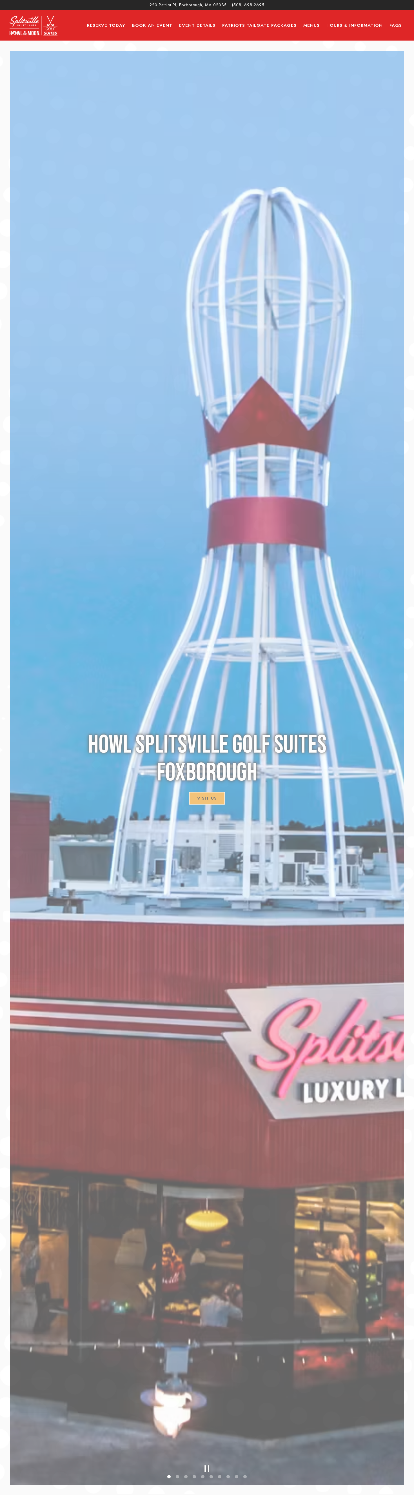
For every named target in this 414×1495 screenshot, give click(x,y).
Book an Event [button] (152, 25)
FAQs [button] (395, 25)
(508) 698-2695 (248, 5)
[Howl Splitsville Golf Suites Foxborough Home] (33, 25)
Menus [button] (311, 25)
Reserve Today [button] (106, 25)
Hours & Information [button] (354, 25)
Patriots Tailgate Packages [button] (259, 25)
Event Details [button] (197, 25)
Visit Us (207, 798)
